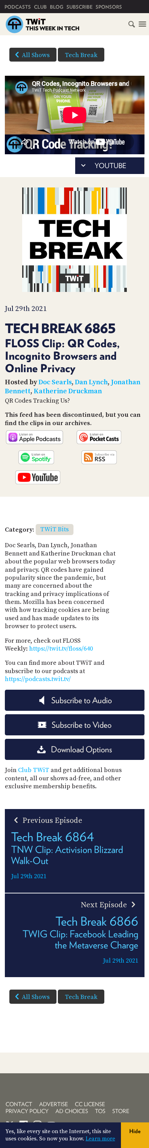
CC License (90, 1104)
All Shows (36, 55)
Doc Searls (55, 382)
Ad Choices (71, 1111)
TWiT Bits (54, 529)
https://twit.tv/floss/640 (61, 649)
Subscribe (80, 7)
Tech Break (81, 55)
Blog (56, 7)
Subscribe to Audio (81, 700)
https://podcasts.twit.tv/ (38, 679)
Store (120, 1111)
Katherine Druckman (68, 391)
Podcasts (18, 7)
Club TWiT (33, 770)
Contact (19, 1104)
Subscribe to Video (82, 725)
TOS (100, 1111)
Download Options (81, 749)
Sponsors (109, 7)
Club (40, 7)
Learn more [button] (100, 1138)
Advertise (53, 1104)
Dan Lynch (91, 382)
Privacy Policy (27, 1111)
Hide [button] (135, 1131)
